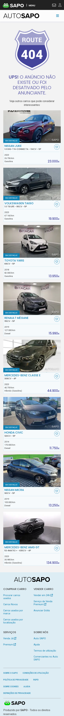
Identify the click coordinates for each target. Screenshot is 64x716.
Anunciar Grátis (42, 610)
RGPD (36, 680)
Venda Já (8, 638)
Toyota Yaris (14, 262)
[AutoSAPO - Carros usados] (21, 16)
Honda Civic (13, 434)
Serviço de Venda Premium (43, 603)
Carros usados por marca (13, 612)
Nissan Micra (14, 491)
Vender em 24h (42, 595)
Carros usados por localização (13, 621)
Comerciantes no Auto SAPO (46, 658)
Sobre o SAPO (10, 673)
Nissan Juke (22, 147)
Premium (8, 644)
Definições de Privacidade (17, 693)
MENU (32, 5)
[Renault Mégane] (32, 298)
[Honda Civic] (32, 413)
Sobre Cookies (11, 686)
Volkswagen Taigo (18, 205)
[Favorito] (57, 147)
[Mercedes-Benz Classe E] (32, 356)
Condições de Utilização (36, 673)
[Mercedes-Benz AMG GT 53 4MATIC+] (32, 528)
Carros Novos (10, 604)
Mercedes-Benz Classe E (22, 377)
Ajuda (37, 644)
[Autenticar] (54, 5)
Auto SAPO (40, 638)
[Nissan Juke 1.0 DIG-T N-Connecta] (32, 126)
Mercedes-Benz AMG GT (21, 549)
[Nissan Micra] (32, 470)
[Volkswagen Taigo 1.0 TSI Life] (32, 184)
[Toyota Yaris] (32, 241)
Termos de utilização (45, 650)
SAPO (14, 703)
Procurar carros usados (11, 597)
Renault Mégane (16, 319)
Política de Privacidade (15, 680)
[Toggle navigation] (57, 15)
